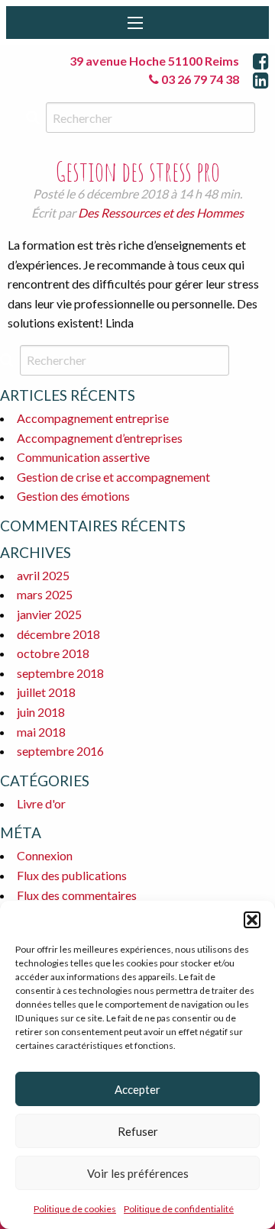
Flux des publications (72, 875)
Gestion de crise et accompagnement (113, 476)
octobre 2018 (53, 653)
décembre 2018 (58, 634)
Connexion (45, 855)
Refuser (138, 1131)
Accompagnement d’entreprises (100, 438)
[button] (252, 919)
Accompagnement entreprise (93, 418)
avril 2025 (43, 575)
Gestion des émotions (73, 496)
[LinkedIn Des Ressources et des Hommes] (261, 80)
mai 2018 (41, 731)
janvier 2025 (49, 614)
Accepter (137, 1089)
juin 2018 (41, 712)
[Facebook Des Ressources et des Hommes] (261, 61)
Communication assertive (83, 457)
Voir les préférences (138, 1173)
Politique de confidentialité (179, 1208)
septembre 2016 (60, 751)
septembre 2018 (60, 673)
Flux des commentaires (77, 895)
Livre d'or (41, 803)
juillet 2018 (46, 692)
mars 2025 (45, 594)
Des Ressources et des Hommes (161, 212)
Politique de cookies (75, 1208)
